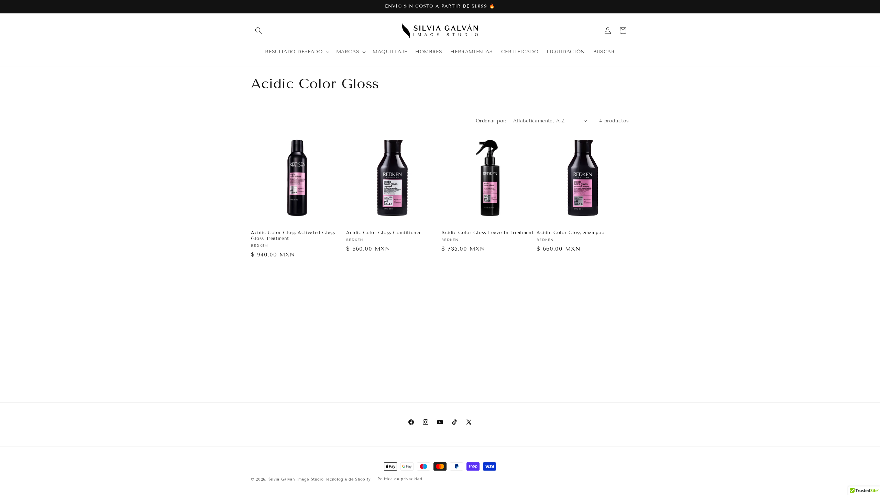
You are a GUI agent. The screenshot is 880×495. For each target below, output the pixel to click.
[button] (258, 30)
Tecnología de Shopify (348, 479)
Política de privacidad (399, 478)
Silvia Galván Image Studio (296, 479)
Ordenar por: (491, 121)
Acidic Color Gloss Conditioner (383, 232)
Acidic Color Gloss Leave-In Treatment (487, 232)
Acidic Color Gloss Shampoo (571, 232)
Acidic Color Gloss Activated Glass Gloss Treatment (293, 235)
